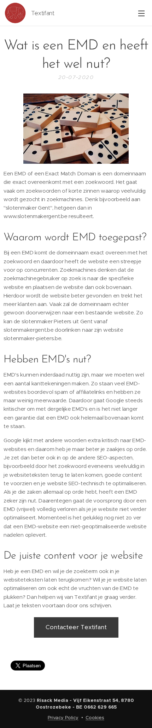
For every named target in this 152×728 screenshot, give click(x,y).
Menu (141, 13)
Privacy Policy (63, 718)
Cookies (95, 718)
